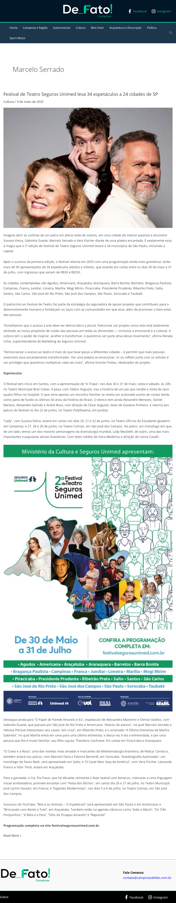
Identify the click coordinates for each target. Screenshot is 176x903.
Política (152, 28)
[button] (171, 32)
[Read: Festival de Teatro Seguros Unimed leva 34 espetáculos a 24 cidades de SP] (88, 167)
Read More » (12, 835)
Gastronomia (61, 28)
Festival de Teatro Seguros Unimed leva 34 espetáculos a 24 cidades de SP (80, 94)
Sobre (4, 897)
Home (14, 28)
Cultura (80, 28)
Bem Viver (97, 28)
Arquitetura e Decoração (125, 28)
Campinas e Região (35, 28)
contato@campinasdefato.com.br (147, 878)
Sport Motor (18, 38)
